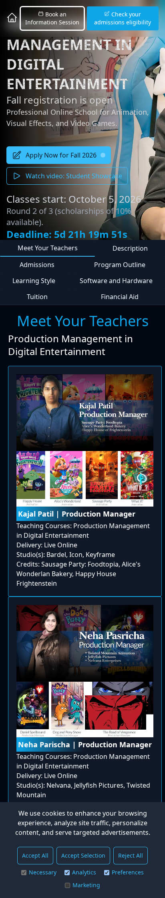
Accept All (35, 855)
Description (130, 248)
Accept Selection (83, 855)
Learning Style (33, 280)
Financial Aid (120, 296)
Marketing (86, 885)
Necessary (42, 872)
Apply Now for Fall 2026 (61, 155)
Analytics (84, 872)
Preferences (128, 872)
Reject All (130, 855)
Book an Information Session (52, 18)
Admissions (37, 264)
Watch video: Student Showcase (74, 176)
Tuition (37, 296)
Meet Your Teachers (48, 247)
